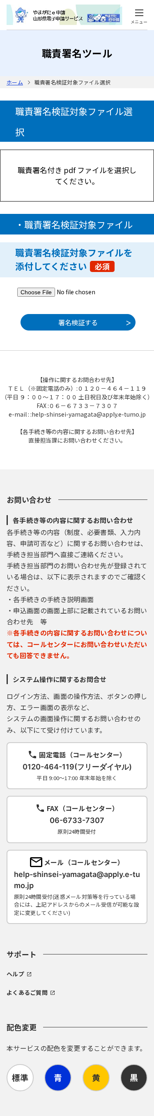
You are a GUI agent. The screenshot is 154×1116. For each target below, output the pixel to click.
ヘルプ (15, 974)
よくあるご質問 (27, 992)
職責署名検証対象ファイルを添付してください (74, 259)
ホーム (15, 82)
